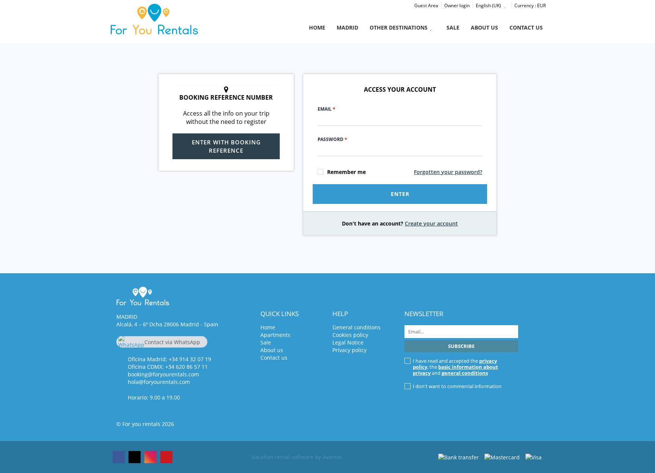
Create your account (431, 223)
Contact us (526, 27)
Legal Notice (348, 342)
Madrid (347, 27)
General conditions (356, 327)
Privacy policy (349, 350)
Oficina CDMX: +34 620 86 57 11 (168, 366)
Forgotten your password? (448, 171)
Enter (400, 193)
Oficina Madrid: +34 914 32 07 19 (169, 359)
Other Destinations (399, 27)
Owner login (457, 5)
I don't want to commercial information (457, 386)
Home (317, 27)
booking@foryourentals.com (163, 374)
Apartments (275, 334)
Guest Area (426, 5)
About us (484, 27)
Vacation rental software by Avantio (297, 456)
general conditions (465, 373)
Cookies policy (350, 334)
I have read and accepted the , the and (455, 367)
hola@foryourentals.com (159, 381)
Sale (453, 27)
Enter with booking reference (226, 146)
